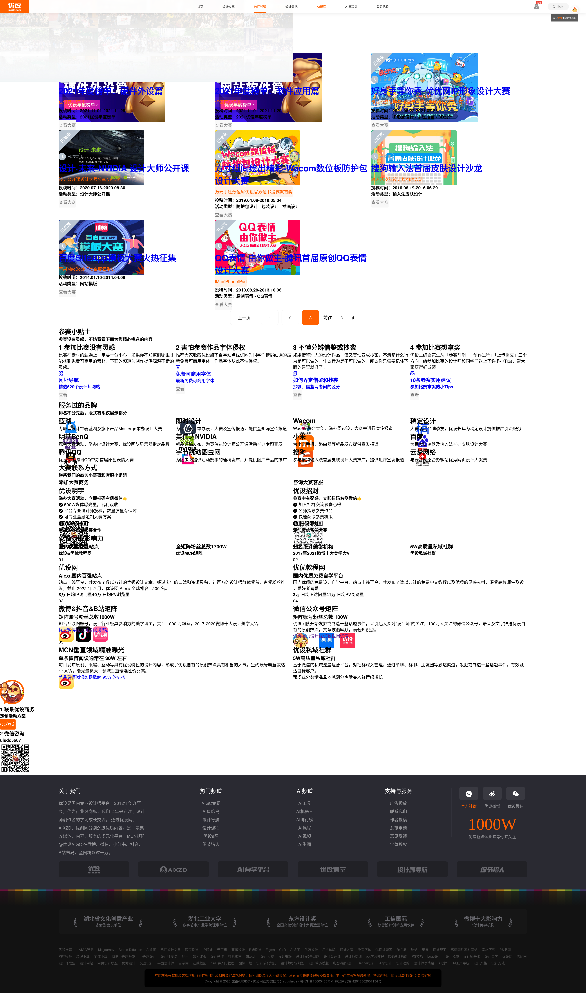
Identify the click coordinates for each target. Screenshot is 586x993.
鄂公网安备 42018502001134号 (358, 981)
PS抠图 (505, 949)
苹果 (425, 949)
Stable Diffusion (130, 949)
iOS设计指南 (397, 956)
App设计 (385, 963)
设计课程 (210, 828)
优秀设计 (128, 963)
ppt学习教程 (375, 956)
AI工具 (304, 803)
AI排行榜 (304, 819)
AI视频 (304, 836)
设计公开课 (332, 956)
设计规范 (439, 949)
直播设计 (238, 949)
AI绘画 (151, 949)
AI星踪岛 (211, 811)
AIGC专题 (211, 803)
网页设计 (191, 949)
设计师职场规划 (292, 963)
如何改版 (199, 956)
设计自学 (491, 956)
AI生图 (304, 844)
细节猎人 (210, 844)
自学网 (183, 963)
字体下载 (100, 956)
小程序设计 (147, 956)
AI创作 (443, 963)
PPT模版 (65, 956)
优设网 (507, 956)
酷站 (414, 949)
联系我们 (398, 811)
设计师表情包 (424, 963)
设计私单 (452, 956)
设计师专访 (169, 956)
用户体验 (329, 949)
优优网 (522, 956)
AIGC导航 (86, 949)
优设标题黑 (383, 949)
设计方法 (498, 963)
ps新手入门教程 (222, 963)
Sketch (251, 956)
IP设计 (208, 949)
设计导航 (210, 819)
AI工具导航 (461, 963)
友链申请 (398, 828)
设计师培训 (353, 956)
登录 (560, 17)
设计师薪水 (471, 956)
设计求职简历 (266, 963)
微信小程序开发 (123, 956)
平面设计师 (165, 963)
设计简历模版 (319, 963)
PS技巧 (417, 956)
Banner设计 (366, 963)
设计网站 (86, 963)
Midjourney (106, 949)
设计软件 (217, 956)
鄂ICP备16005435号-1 (317, 981)
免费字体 (364, 949)
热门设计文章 (171, 949)
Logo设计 (434, 956)
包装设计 (311, 949)
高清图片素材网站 (464, 949)
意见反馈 (398, 836)
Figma (270, 949)
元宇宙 (222, 949)
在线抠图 (199, 963)
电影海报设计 (343, 963)
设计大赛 (346, 949)
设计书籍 (285, 956)
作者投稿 (398, 819)
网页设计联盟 (107, 963)
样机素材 (235, 956)
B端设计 (255, 949)
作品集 (401, 949)
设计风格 (480, 963)
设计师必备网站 (307, 956)
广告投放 (398, 803)
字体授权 (398, 844)
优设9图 (211, 836)
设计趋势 (403, 963)
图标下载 (245, 963)
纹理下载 (83, 956)
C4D (282, 949)
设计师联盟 (67, 963)
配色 (185, 956)
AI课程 (304, 828)
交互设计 (146, 963)
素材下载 (488, 949)
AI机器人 (304, 811)
